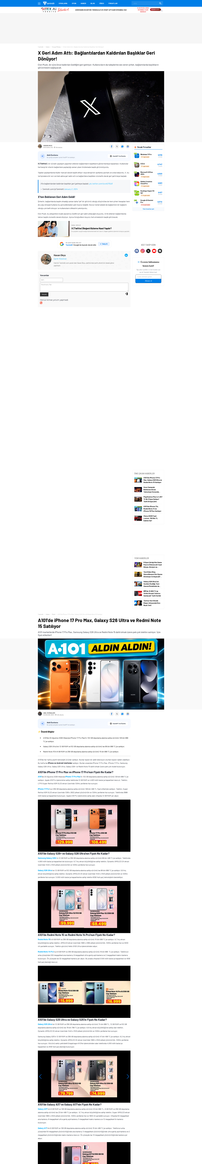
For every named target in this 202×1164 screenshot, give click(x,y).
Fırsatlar (112, 3)
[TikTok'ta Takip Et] (160, 251)
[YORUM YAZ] (123, 148)
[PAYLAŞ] (112, 148)
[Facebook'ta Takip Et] (137, 251)
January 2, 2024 (71, 189)
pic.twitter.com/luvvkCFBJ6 (100, 183)
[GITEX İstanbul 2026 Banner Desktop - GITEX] (101, 8)
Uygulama (63, 3)
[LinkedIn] (126, 255)
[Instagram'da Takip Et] (142, 251)
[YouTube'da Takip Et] (154, 251)
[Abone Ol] (128, 146)
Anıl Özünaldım (49, 713)
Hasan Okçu (47, 145)
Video (101, 3)
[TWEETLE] (117, 148)
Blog (93, 3)
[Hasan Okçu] (46, 255)
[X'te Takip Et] (148, 251)
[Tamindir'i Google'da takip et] (84, 244)
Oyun (74, 3)
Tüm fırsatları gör (148, 209)
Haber (83, 3)
